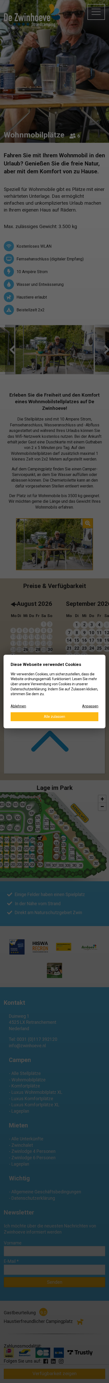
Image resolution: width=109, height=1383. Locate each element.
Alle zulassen (54, 717)
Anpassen (90, 706)
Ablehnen (18, 706)
